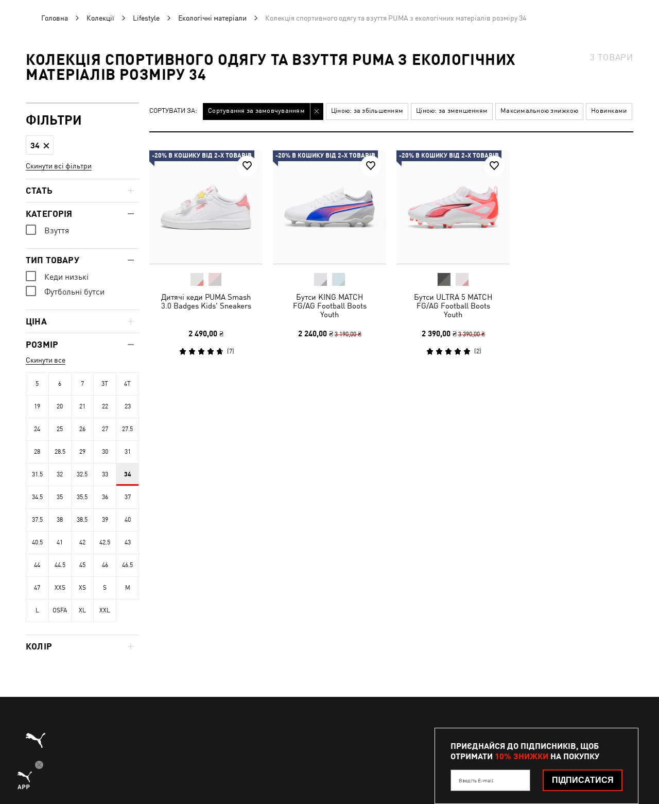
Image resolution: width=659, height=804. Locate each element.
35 (60, 497)
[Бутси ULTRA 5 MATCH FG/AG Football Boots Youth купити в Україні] (453, 207)
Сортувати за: (173, 111)
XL (82, 610)
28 (37, 451)
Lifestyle (146, 18)
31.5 (37, 474)
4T (127, 383)
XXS (60, 587)
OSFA (60, 610)
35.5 (82, 497)
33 (105, 474)
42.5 (104, 542)
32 (60, 474)
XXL (104, 610)
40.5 (37, 542)
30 (105, 451)
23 (128, 406)
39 (105, 519)
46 (105, 565)
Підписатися (583, 780)
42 (82, 542)
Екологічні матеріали (212, 18)
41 (60, 542)
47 (37, 587)
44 (37, 565)
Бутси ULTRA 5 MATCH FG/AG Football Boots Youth (453, 306)
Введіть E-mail (476, 780)
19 (37, 406)
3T (104, 383)
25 (60, 429)
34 (127, 474)
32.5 (82, 474)
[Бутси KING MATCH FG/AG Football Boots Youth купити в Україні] (329, 207)
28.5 (60, 451)
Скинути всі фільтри (59, 166)
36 (105, 497)
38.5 (82, 519)
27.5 (127, 429)
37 (128, 497)
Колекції (100, 18)
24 (37, 429)
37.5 (37, 519)
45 (82, 565)
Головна (54, 18)
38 (60, 519)
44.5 (60, 565)
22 (105, 406)
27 (105, 429)
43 (128, 542)
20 (60, 406)
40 (128, 519)
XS (82, 587)
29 (82, 451)
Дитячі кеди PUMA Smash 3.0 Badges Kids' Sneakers (206, 301)
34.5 (37, 497)
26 (82, 429)
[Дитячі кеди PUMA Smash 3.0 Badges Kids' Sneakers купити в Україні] (206, 207)
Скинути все (45, 360)
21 (82, 406)
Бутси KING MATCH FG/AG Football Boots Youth (330, 306)
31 (128, 451)
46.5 (127, 565)
